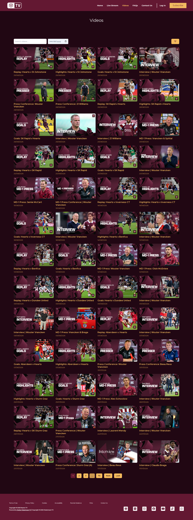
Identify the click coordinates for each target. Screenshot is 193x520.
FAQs (135, 5)
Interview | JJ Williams (109, 138)
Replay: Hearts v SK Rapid (27, 170)
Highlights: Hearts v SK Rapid (71, 170)
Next (108, 476)
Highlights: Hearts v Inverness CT (157, 202)
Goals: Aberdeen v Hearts (28, 364)
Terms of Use (13, 503)
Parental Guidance (76, 503)
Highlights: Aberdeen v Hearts (72, 364)
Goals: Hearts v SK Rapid (111, 170)
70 (99, 476)
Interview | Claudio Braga (152, 465)
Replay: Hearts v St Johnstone (30, 72)
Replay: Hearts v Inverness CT (114, 202)
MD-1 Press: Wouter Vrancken (114, 268)
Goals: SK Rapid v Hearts (27, 138)
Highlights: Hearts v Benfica (113, 237)
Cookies (44, 503)
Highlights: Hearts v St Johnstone (74, 72)
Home (100, 5)
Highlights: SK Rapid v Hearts (155, 104)
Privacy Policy (29, 503)
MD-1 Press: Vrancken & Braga (72, 332)
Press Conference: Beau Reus (155, 364)
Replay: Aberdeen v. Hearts (112, 332)
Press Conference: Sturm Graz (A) (74, 465)
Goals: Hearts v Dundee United (114, 300)
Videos (125, 5)
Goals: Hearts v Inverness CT (29, 237)
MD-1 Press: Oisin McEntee (153, 268)
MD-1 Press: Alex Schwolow (112, 399)
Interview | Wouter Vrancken (154, 72)
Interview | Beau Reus (109, 465)
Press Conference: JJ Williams (72, 104)
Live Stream (112, 5)
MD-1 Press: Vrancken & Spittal (155, 138)
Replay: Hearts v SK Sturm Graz (30, 430)
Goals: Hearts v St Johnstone (113, 72)
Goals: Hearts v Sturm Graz (70, 399)
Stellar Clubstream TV (24, 510)
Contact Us (147, 5)
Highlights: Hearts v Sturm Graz (31, 399)
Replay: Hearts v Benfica (27, 268)
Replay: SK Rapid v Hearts (111, 104)
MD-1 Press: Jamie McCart (28, 202)
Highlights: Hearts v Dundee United (75, 300)
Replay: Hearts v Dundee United (31, 300)
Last (118, 476)
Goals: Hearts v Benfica (68, 268)
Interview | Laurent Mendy (112, 430)
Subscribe (178, 5)
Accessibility (58, 503)
